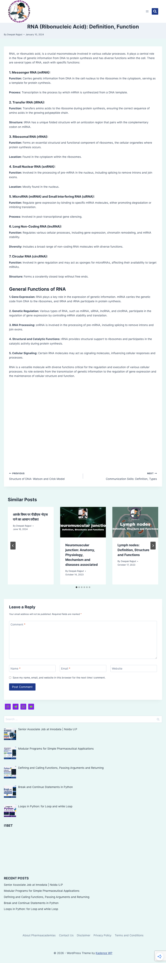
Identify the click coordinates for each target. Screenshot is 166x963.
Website (117, 668)
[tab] (76, 587)
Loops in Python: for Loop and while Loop (31, 909)
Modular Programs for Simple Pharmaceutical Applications (41, 890)
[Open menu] (147, 11)
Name (16, 668)
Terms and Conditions (129, 935)
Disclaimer (83, 935)
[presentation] (83, 522)
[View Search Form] (155, 11)
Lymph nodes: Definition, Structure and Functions (133, 550)
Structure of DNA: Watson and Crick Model (37, 476)
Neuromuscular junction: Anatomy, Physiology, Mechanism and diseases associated (81, 555)
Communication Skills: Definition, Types (131, 476)
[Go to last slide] (13, 545)
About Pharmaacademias (39, 935)
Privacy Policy (102, 935)
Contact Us (66, 935)
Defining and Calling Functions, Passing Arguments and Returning (46, 897)
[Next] (153, 545)
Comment (18, 624)
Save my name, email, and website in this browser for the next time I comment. (59, 677)
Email (65, 668)
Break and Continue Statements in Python (31, 903)
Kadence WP (104, 953)
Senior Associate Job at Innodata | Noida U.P (33, 884)
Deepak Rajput (14, 34)
